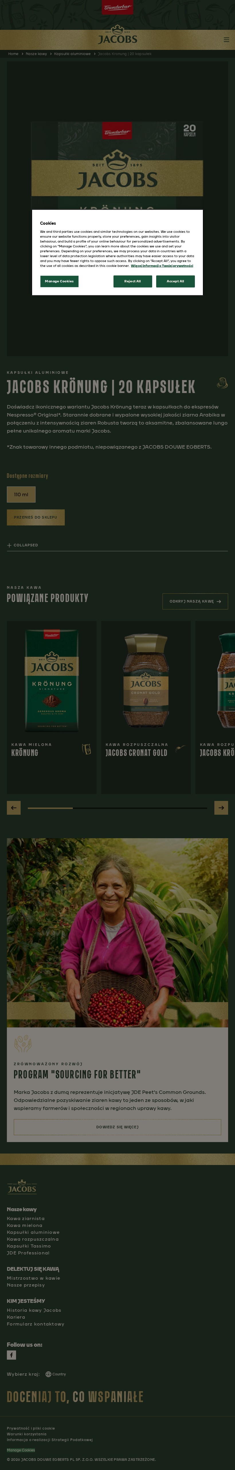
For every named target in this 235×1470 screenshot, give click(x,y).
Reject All (132, 281)
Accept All (175, 281)
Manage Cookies (59, 281)
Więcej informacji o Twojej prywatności (162, 266)
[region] (117, 252)
